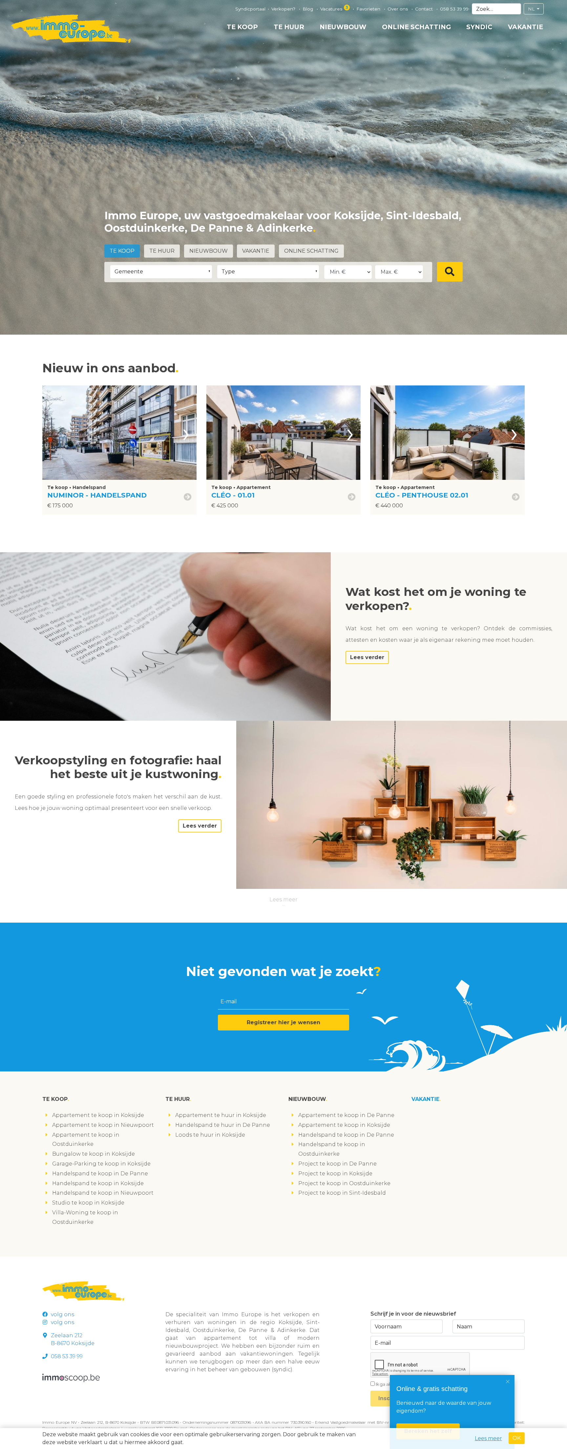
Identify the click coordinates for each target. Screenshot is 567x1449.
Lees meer (283, 899)
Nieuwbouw (343, 27)
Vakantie (525, 27)
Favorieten (369, 8)
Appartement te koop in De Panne (346, 1115)
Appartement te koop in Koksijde (98, 1115)
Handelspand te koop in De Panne (100, 1173)
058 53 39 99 (454, 8)
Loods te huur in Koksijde (210, 1135)
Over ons (398, 8)
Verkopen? (284, 8)
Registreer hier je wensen (283, 1022)
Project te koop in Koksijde (335, 1173)
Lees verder (367, 657)
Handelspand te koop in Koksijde (98, 1183)
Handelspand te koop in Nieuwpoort (103, 1193)
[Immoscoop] (71, 1377)
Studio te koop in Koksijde (88, 1203)
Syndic (479, 27)
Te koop (242, 27)
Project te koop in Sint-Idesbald (342, 1193)
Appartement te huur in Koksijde (220, 1115)
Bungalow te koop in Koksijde (93, 1154)
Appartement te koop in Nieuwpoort (103, 1125)
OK (517, 1438)
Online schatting (416, 27)
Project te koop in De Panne (337, 1164)
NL (532, 8)
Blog (308, 8)
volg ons (62, 1314)
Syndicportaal (250, 8)
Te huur (289, 27)
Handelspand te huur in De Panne (222, 1125)
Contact (424, 8)
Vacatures (334, 8)
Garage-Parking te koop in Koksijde (101, 1164)
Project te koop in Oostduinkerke (344, 1183)
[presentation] (186, 432)
